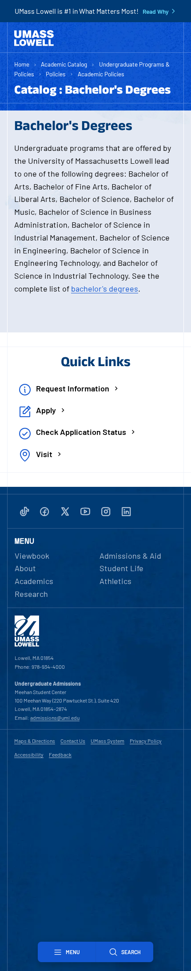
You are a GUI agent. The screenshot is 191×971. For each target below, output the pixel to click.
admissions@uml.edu (55, 717)
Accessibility (29, 754)
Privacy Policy (146, 741)
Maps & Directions (34, 741)
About (25, 568)
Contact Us (72, 741)
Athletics (115, 581)
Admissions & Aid (130, 555)
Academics (34, 581)
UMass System (107, 741)
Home (21, 64)
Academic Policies (101, 74)
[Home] (34, 38)
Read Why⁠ (156, 11)
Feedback (60, 754)
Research (31, 594)
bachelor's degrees (104, 288)
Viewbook (32, 555)
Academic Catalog (64, 64)
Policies (56, 74)
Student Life (121, 568)
